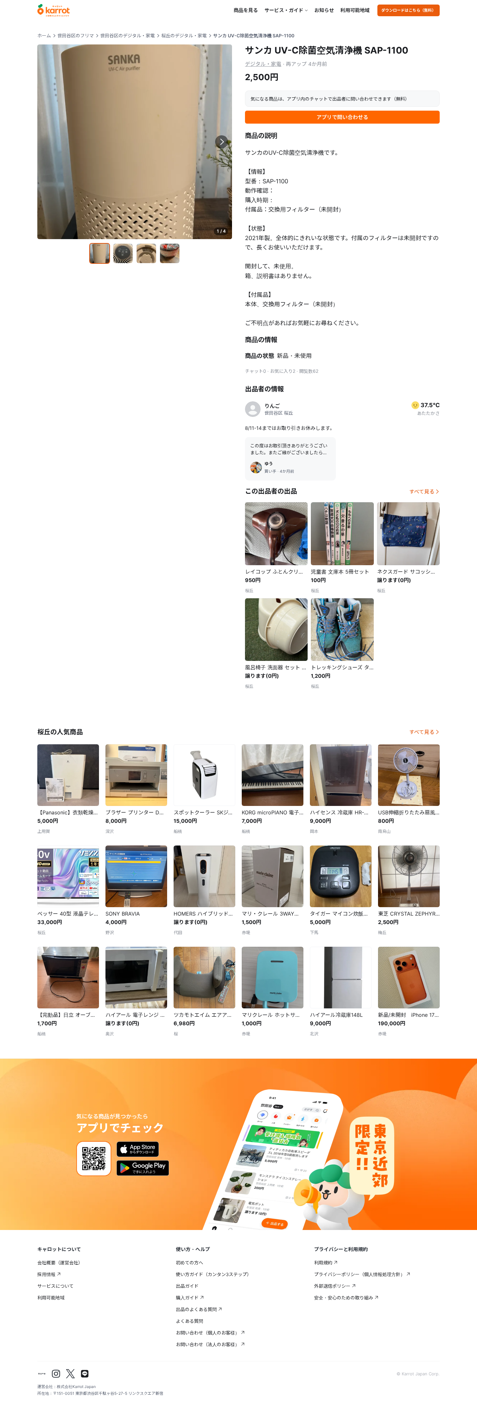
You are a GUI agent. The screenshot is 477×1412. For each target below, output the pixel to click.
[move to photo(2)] (123, 253)
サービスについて (55, 1286)
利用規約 (323, 1262)
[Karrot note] (41, 1373)
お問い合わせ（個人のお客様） (207, 1332)
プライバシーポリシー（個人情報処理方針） (359, 1274)
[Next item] (221, 141)
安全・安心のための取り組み (343, 1297)
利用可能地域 (355, 10)
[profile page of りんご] (253, 409)
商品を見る (246, 10)
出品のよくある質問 (196, 1309)
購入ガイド (187, 1297)
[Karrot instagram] (56, 1373)
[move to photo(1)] (99, 253)
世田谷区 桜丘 (278, 413)
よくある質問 (189, 1321)
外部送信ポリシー (332, 1286)
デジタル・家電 (263, 64)
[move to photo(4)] (169, 253)
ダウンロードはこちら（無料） (408, 10)
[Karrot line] (84, 1373)
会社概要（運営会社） (60, 1262)
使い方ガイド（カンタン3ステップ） (213, 1274)
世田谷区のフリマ (75, 35)
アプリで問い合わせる (342, 117)
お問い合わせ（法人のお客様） (207, 1344)
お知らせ (324, 10)
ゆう (268, 463)
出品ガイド (187, 1286)
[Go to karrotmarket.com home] (53, 10)
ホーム (44, 35)
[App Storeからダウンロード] (137, 1149)
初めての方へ (189, 1262)
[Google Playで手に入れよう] (142, 1168)
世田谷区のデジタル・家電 (127, 35)
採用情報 (46, 1274)
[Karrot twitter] (70, 1373)
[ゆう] (256, 467)
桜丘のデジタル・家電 (184, 35)
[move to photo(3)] (146, 253)
